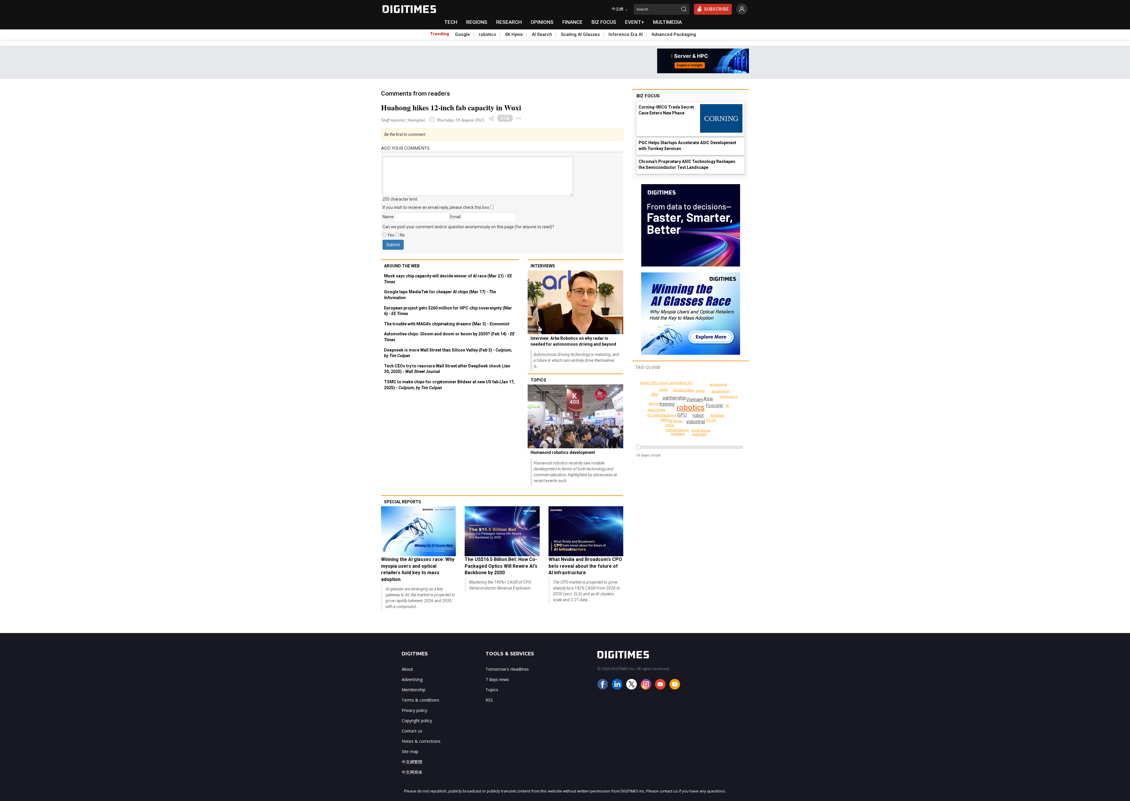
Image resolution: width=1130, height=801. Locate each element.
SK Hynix (514, 34)
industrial (695, 421)
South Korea (700, 430)
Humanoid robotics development (563, 452)
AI (727, 406)
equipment (720, 391)
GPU (682, 415)
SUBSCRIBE (716, 9)
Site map (410, 751)
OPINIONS (542, 22)
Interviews (543, 266)
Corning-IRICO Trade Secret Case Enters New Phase (666, 110)
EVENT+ (634, 22)
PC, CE (711, 420)
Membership (414, 689)
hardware (678, 434)
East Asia (717, 415)
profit (663, 390)
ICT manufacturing (661, 415)
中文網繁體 (412, 762)
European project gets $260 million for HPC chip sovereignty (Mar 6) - (448, 311)
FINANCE (572, 22)
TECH (450, 22)
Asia (708, 399)
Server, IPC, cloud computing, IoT (666, 383)
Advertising (412, 679)
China (669, 425)
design (654, 404)
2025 (654, 394)
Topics (538, 380)
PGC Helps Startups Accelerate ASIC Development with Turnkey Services (687, 145)
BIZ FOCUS (603, 22)
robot (698, 415)
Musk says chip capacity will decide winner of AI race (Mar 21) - (448, 279)
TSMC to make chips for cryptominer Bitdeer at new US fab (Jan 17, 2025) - (449, 384)
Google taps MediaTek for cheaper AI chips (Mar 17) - (440, 294)
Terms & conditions (420, 700)
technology (718, 385)
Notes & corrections (421, 741)
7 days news (497, 679)
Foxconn (714, 405)
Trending (439, 33)
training (666, 404)
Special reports (402, 501)
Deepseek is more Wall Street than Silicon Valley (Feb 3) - (448, 353)
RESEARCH (509, 22)
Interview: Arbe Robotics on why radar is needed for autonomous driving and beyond (573, 341)
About (407, 669)
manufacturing (677, 430)
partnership (674, 398)
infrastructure (683, 390)
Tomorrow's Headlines (507, 669)
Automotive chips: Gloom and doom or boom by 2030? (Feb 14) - (449, 337)
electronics (729, 397)
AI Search (542, 34)
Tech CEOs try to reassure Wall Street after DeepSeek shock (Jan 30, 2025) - (447, 369)
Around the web (402, 266)
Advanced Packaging (674, 34)
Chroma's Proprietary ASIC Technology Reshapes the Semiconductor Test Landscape (687, 164)
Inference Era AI (626, 34)
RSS (489, 700)
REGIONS (476, 22)
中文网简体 (412, 772)
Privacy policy (414, 710)
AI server (676, 421)
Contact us (412, 731)
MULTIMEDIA (667, 22)
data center (656, 410)
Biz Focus (648, 96)
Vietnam (694, 399)
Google (462, 34)
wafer (664, 420)
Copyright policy (417, 720)
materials (699, 434)
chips (700, 391)
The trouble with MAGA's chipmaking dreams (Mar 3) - (446, 324)
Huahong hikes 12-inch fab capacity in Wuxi (451, 107)
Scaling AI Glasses (580, 34)
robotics (487, 34)
